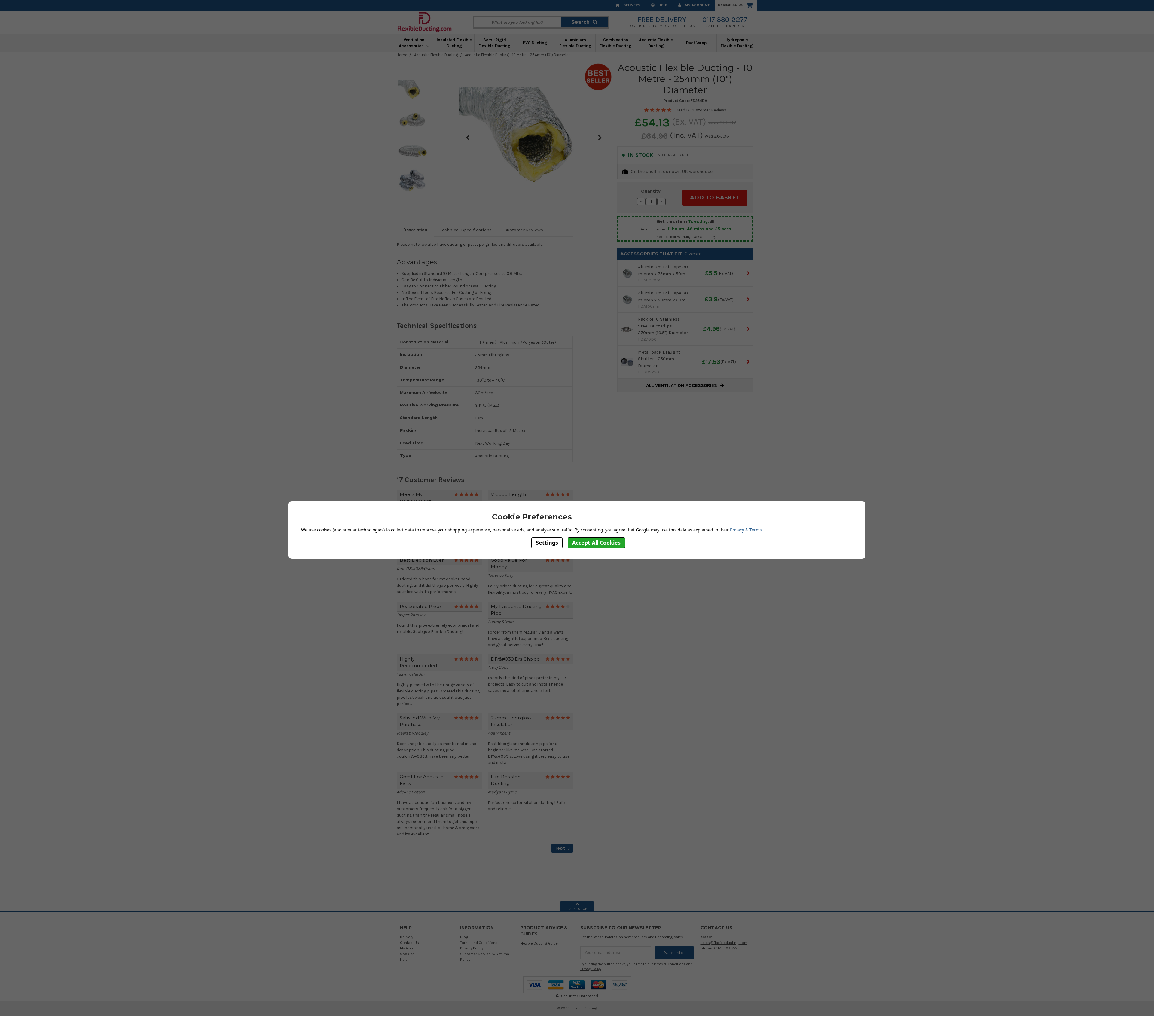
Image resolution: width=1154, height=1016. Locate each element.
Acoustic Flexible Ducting (656, 42)
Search (580, 22)
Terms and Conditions (478, 942)
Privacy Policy (471, 948)
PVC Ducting (535, 42)
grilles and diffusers (504, 244)
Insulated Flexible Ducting (454, 42)
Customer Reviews (523, 230)
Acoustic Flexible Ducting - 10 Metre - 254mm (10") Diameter (517, 55)
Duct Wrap (696, 42)
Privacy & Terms (746, 530)
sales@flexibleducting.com (724, 942)
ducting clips (460, 244)
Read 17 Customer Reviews (701, 110)
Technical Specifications (466, 230)
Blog (464, 937)
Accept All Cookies (596, 542)
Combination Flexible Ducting (616, 42)
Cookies (407, 953)
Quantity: (651, 191)
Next (600, 137)
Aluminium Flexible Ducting (575, 42)
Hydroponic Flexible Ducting (737, 42)
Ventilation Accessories (412, 42)
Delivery (631, 5)
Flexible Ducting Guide (539, 943)
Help (662, 5)
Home (402, 55)
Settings (547, 542)
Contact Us (409, 942)
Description (415, 230)
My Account (697, 5)
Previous (468, 137)
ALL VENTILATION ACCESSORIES (681, 385)
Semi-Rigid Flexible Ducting (494, 42)
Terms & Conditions (669, 964)
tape (479, 244)
